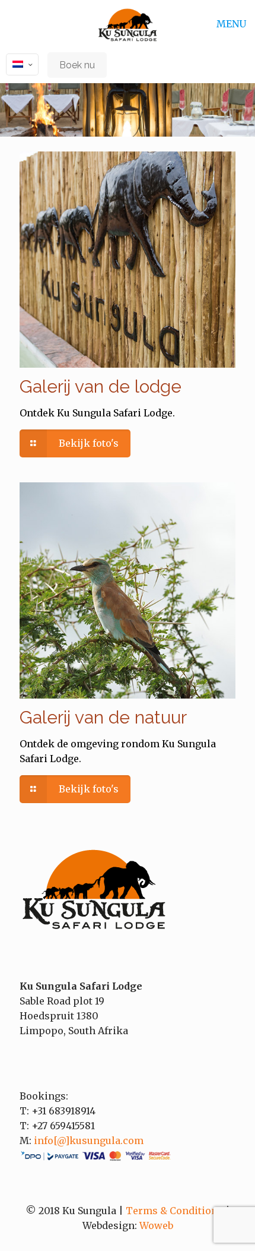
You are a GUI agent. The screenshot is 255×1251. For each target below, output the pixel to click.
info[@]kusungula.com (89, 1140)
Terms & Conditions (174, 1211)
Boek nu (77, 65)
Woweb (156, 1225)
